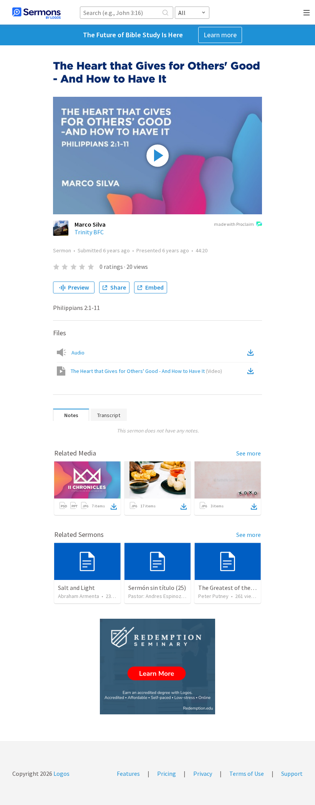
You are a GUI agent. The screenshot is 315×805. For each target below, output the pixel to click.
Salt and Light (76, 587)
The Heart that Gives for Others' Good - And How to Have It (146, 371)
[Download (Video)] (252, 371)
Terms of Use (246, 773)
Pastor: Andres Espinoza (156, 596)
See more (248, 453)
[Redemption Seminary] (157, 666)
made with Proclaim (234, 224)
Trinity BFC (89, 232)
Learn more (220, 34)
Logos (61, 773)
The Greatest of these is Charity (240, 587)
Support (292, 773)
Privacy (202, 773)
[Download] (114, 507)
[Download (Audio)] (252, 352)
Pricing (166, 773)
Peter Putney (213, 596)
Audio (78, 352)
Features (128, 773)
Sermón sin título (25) (157, 587)
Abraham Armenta (78, 596)
